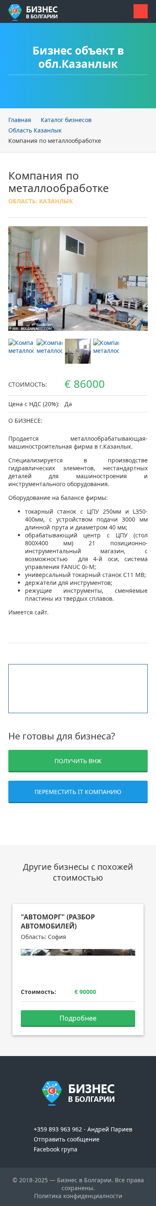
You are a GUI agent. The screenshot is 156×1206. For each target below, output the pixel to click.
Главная (19, 120)
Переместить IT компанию (78, 792)
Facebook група (54, 1149)
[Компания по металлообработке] (78, 278)
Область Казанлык (35, 130)
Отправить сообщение (65, 1139)
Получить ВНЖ (78, 761)
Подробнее (78, 1018)
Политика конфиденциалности (78, 1196)
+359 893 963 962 (57, 1129)
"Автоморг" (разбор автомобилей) (58, 921)
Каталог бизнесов (66, 120)
